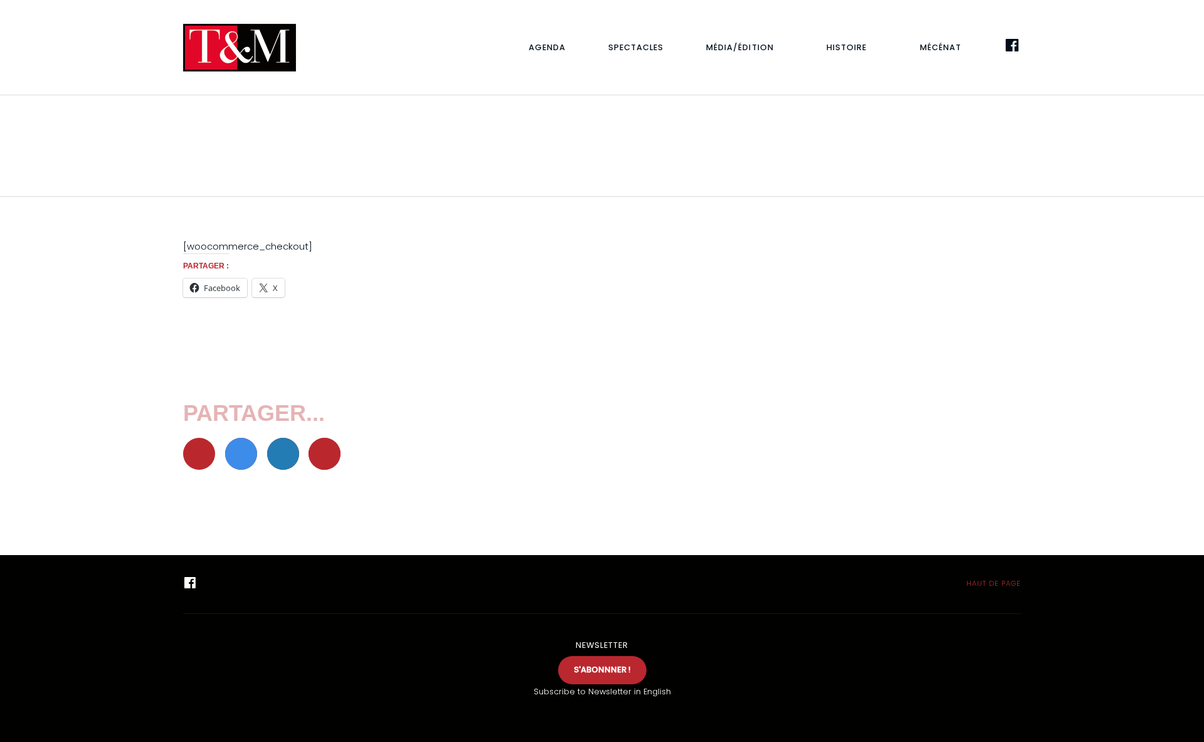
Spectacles (635, 47)
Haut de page (992, 583)
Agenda (547, 47)
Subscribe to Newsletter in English (602, 691)
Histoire (846, 47)
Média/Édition (739, 47)
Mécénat (940, 47)
